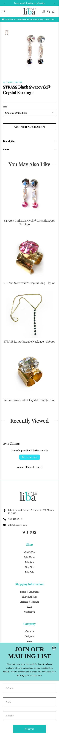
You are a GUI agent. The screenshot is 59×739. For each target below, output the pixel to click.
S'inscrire (29, 729)
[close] (54, 647)
